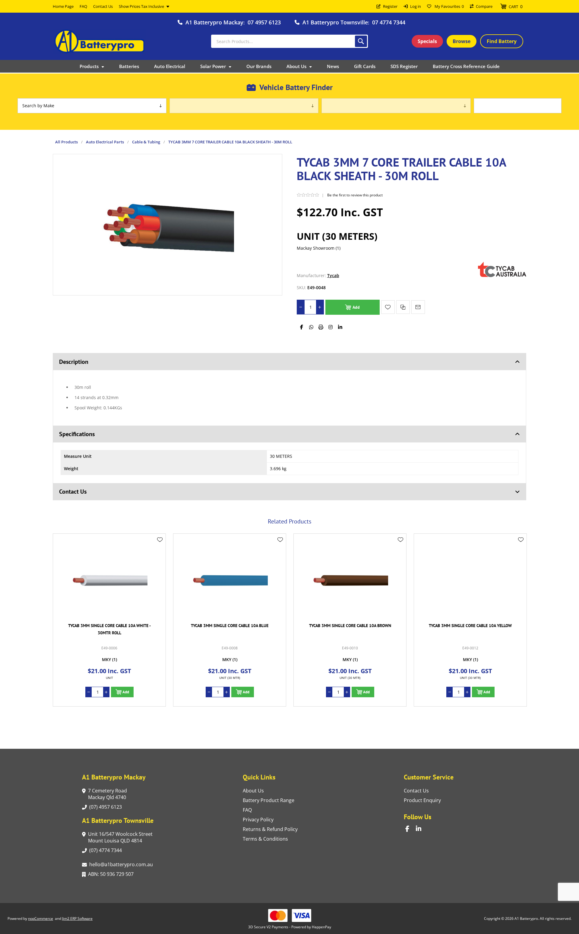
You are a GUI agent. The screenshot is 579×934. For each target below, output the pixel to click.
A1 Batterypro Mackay (214, 22)
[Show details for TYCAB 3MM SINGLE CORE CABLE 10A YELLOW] (470, 579)
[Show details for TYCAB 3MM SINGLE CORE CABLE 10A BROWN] (350, 579)
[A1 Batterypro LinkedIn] (421, 829)
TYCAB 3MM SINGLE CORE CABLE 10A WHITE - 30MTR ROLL (109, 629)
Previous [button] (59, 514)
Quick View (159, 548)
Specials (427, 41)
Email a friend (418, 307)
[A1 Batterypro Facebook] (410, 829)
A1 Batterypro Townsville (335, 22)
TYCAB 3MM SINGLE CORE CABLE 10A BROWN (350, 625)
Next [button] (520, 514)
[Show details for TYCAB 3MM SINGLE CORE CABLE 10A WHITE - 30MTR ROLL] (109, 579)
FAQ (247, 810)
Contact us (416, 790)
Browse (461, 41)
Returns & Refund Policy (270, 829)
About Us (253, 790)
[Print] (321, 327)
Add (356, 307)
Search (361, 41)
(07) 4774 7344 (105, 850)
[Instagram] (330, 327)
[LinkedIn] (340, 327)
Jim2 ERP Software (77, 918)
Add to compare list (403, 307)
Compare (484, 6)
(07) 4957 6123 (105, 807)
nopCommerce (40, 918)
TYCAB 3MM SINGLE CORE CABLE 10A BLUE (229, 625)
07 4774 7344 (388, 22)
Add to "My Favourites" (388, 307)
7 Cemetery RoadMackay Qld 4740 (107, 794)
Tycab (333, 275)
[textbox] (289, 41)
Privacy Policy (258, 819)
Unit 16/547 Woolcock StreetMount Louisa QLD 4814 (120, 837)
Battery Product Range (268, 800)
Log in (415, 6)
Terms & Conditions (265, 839)
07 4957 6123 (264, 22)
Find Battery (502, 41)
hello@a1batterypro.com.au (121, 864)
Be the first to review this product (355, 195)
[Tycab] (502, 275)
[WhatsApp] (311, 327)
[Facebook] (301, 327)
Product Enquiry (422, 800)
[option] (109, 620)
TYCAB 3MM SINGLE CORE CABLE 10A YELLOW (470, 625)
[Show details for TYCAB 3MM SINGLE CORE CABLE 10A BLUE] (229, 579)
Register (390, 6)
